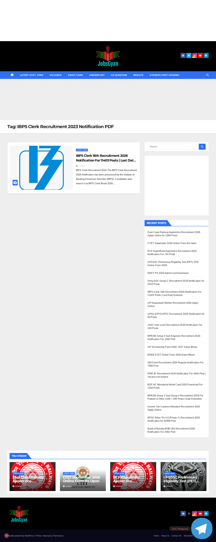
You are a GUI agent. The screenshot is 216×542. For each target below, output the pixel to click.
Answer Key (96, 75)
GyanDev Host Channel (164, 75)
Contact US (176, 536)
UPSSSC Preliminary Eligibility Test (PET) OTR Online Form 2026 (182, 481)
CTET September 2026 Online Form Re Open (172, 243)
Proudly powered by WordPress (21, 536)
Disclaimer (188, 536)
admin (81, 166)
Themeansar (58, 536)
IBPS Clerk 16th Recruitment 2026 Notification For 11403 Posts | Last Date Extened (105, 160)
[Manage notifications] (6, 535)
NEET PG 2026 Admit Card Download (168, 273)
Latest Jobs (82, 150)
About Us (165, 536)
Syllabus (55, 75)
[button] (207, 75)
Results (138, 75)
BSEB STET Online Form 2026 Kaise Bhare (171, 354)
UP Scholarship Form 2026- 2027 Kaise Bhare (172, 347)
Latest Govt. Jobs (31, 75)
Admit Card (75, 75)
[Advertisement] (88, 20)
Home (156, 536)
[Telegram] (202, 528)
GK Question (119, 75)
